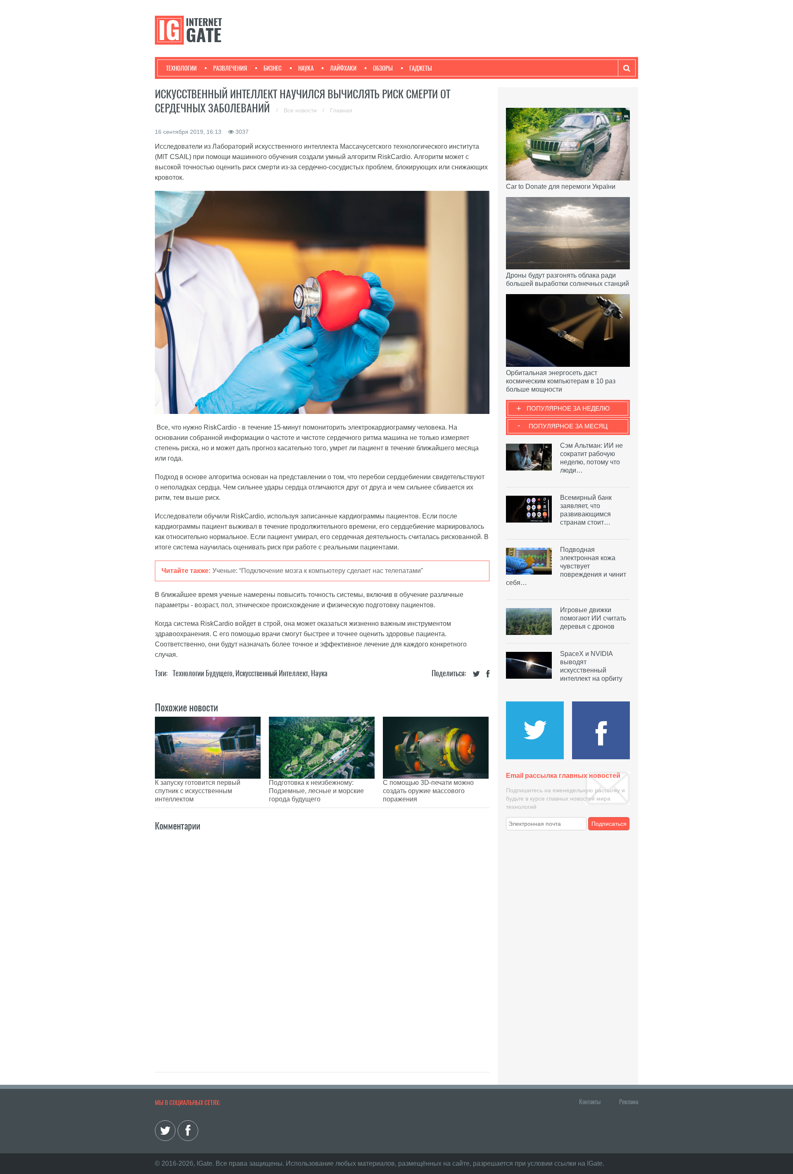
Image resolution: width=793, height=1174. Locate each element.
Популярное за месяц (568, 426)
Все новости (301, 110)
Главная (341, 110)
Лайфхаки (343, 68)
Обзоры (383, 68)
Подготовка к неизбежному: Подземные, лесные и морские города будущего (316, 791)
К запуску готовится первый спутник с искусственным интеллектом (197, 791)
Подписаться (609, 823)
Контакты (590, 1102)
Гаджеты (420, 68)
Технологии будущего (203, 673)
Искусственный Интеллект (271, 673)
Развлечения (230, 68)
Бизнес (273, 68)
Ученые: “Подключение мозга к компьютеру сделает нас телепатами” (317, 570)
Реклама (628, 1102)
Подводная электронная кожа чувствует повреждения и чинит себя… (566, 566)
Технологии (181, 68)
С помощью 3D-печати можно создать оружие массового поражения (428, 791)
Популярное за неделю (568, 408)
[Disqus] (322, 942)
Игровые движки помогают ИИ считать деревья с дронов (593, 618)
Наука (305, 68)
